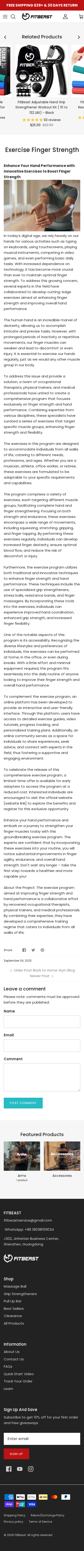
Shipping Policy (14, 1515)
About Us (12, 1351)
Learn (8, 1388)
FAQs (8, 1366)
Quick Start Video (19, 1373)
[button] (33, 120)
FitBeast (20, 1535)
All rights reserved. (40, 1535)
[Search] (15, 16)
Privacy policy (13, 1522)
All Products (14, 1323)
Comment (13, 1058)
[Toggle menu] (5, 16)
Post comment (23, 1103)
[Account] (57, 16)
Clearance (13, 1315)
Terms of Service (40, 1522)
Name (9, 1011)
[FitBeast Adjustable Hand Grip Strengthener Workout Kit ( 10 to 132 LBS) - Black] (41, 71)
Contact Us (14, 1359)
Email (9, 1035)
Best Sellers (14, 1308)
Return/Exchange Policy (47, 1515)
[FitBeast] (37, 16)
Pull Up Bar (12, 1301)
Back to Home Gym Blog (54, 970)
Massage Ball (15, 1286)
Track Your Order (18, 1381)
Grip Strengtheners (20, 1293)
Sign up (16, 1454)
